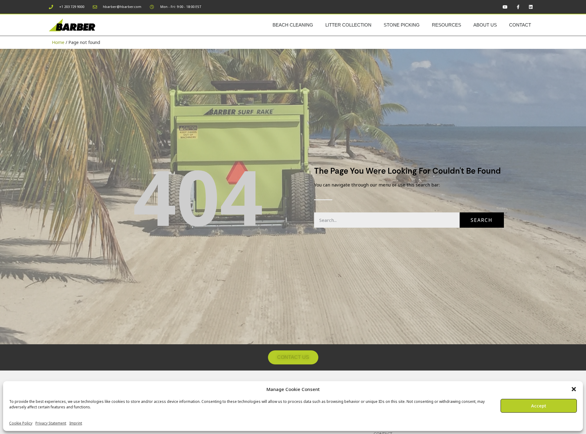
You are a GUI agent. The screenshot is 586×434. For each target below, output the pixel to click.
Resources (446, 24)
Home (58, 42)
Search (482, 220)
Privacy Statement (50, 423)
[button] (574, 389)
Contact (520, 24)
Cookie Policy (20, 423)
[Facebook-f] (518, 7)
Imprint (75, 423)
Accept (538, 406)
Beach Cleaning (293, 24)
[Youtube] (505, 7)
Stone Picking (402, 24)
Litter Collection (348, 24)
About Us (485, 24)
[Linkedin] (530, 7)
